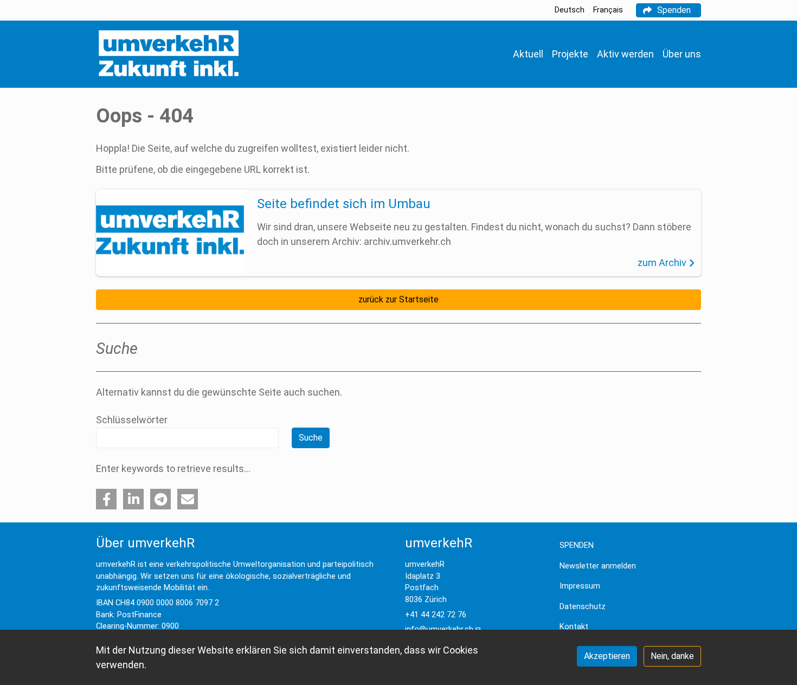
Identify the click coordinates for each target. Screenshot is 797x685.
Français (608, 10)
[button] (106, 499)
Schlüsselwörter (132, 419)
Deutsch (569, 10)
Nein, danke (672, 656)
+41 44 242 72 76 (435, 614)
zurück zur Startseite (398, 299)
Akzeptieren (607, 656)
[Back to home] (168, 54)
